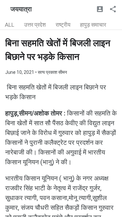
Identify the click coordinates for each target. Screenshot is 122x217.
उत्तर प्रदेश (35, 24)
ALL (9, 24)
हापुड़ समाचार (93, 24)
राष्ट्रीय (63, 24)
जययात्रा (21, 9)
